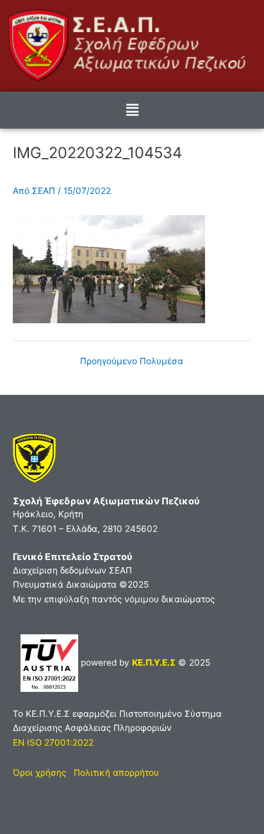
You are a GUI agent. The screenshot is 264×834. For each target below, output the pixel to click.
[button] (132, 110)
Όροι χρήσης (39, 772)
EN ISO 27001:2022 (53, 742)
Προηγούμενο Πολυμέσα (131, 361)
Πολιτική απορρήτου (116, 772)
